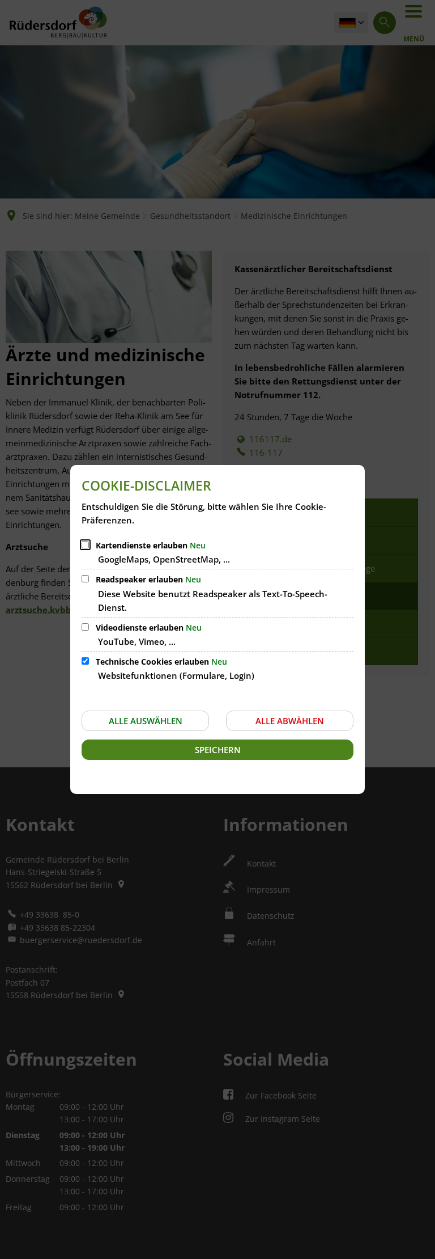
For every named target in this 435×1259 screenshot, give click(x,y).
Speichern (218, 749)
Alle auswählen (145, 720)
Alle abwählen (289, 720)
